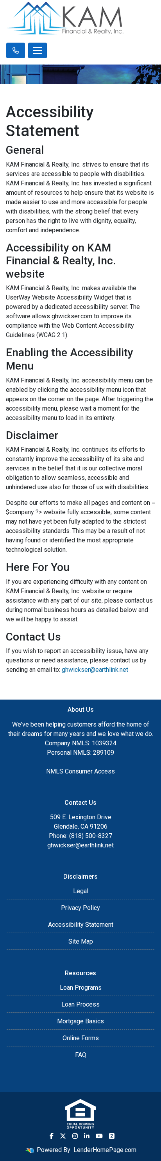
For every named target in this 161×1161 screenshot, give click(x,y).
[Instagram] (75, 1136)
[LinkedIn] (86, 1136)
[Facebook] (52, 1136)
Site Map (80, 941)
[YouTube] (99, 1136)
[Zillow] (111, 1136)
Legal (80, 891)
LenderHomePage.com (104, 1150)
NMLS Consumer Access (80, 771)
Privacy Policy (80, 908)
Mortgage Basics (80, 1021)
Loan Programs (81, 987)
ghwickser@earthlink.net (95, 669)
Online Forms (81, 1038)
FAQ (80, 1055)
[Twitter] (63, 1136)
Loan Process (80, 1004)
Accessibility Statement (80, 924)
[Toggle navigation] (37, 50)
